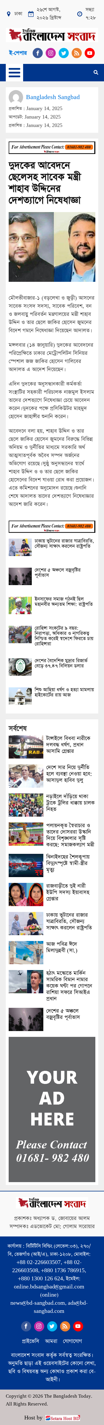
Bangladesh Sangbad (53, 97)
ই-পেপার (18, 53)
